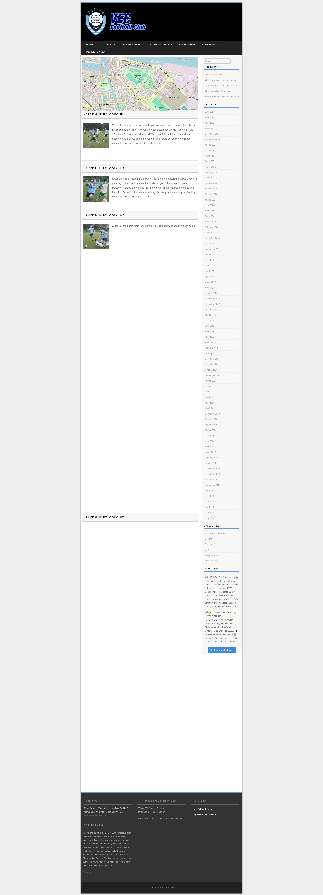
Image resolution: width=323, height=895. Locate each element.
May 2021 (209, 397)
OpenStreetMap (186, 109)
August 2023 (211, 254)
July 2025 (209, 150)
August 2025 (211, 144)
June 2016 (210, 512)
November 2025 (212, 139)
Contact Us (107, 44)
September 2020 (212, 424)
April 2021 (209, 402)
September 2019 (212, 484)
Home (89, 44)
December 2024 (212, 183)
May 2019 (209, 506)
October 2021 (211, 369)
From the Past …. (213, 544)
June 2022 (210, 325)
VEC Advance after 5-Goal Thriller (220, 79)
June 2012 (210, 517)
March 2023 (210, 281)
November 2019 (212, 473)
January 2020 (211, 462)
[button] (140, 80)
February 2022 (211, 347)
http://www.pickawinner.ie (96, 815)
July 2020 (209, 435)
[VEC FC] (115, 35)
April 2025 (209, 161)
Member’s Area (95, 51)
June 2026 (210, 111)
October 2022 (211, 309)
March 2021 (210, 408)
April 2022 (209, 336)
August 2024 (211, 199)
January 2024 (211, 232)
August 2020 (211, 430)
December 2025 (212, 133)
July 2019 (209, 495)
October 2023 (211, 243)
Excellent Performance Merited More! (222, 96)
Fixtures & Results (159, 44)
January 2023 (211, 292)
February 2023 (211, 287)
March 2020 (210, 452)
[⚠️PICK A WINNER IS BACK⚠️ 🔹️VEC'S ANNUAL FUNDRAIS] (221, 627)
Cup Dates (210, 538)
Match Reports (211, 555)
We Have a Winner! (214, 74)
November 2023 (212, 238)
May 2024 (209, 210)
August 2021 (211, 380)
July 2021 (209, 386)
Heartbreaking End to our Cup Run (221, 85)
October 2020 (211, 419)
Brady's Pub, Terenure (203, 808)
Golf (207, 549)
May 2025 (209, 155)
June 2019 (210, 501)
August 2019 (211, 490)
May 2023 (209, 270)
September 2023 (212, 248)
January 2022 (211, 353)
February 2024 (211, 227)
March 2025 (210, 166)
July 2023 (209, 259)
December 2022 (212, 298)
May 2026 (209, 117)
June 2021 (210, 391)
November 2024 (212, 188)
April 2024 (209, 215)
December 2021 (212, 358)
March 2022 (210, 342)
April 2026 (209, 122)
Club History (211, 44)
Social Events (211, 560)
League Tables (131, 44)
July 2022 (209, 320)
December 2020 (212, 413)
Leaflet (172, 109)
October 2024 (211, 194)
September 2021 (212, 375)
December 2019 (212, 468)
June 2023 (210, 265)
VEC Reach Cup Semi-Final (217, 90)
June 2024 (210, 205)
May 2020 (209, 446)
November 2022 (212, 303)
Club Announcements (215, 533)
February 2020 (211, 457)
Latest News (187, 44)
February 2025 (211, 172)
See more (87, 872)
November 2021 (212, 364)
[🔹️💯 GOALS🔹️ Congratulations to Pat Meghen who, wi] (221, 592)
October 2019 (211, 479)
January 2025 (211, 177)
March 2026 (210, 128)
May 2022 (209, 331)
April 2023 (209, 276)
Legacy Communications (204, 814)
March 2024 (210, 221)
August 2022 (211, 314)
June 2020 (210, 441)
